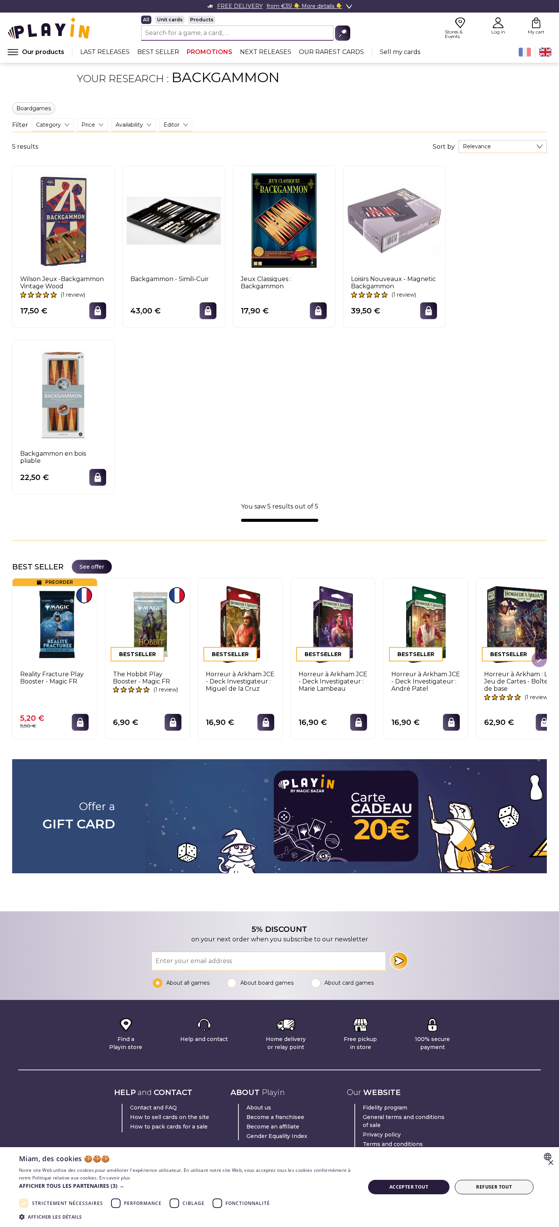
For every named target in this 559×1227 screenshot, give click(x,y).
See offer (91, 566)
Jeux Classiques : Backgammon (266, 282)
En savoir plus (114, 1178)
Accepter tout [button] (408, 1187)
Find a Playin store (125, 1043)
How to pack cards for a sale (169, 1126)
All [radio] (146, 19)
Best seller (158, 52)
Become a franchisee (275, 1117)
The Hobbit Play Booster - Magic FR (141, 678)
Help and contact (204, 1039)
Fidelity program (385, 1107)
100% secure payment (432, 1043)
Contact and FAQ (153, 1107)
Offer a (79, 816)
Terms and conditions (393, 1144)
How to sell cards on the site (169, 1117)
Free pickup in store (360, 1043)
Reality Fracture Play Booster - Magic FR (52, 678)
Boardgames (33, 108)
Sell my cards (400, 52)
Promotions (209, 52)
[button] (187, 1186)
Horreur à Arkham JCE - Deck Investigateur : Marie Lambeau (333, 681)
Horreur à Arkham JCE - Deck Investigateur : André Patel (425, 681)
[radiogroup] (245, 20)
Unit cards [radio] (170, 19)
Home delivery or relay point (286, 1043)
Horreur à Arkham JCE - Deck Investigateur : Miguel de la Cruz (240, 681)
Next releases (265, 52)
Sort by (444, 147)
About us (258, 1107)
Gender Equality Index (276, 1136)
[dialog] (279, 1187)
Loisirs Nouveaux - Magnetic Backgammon (393, 282)
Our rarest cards (331, 52)
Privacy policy (382, 1134)
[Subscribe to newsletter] (399, 961)
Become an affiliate (272, 1126)
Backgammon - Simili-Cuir (169, 279)
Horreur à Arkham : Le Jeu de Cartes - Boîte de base (517, 681)
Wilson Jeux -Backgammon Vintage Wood (62, 282)
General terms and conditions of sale (404, 1121)
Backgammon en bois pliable (53, 457)
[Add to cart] (98, 311)
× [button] (550, 1163)
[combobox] (503, 146)
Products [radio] (201, 19)
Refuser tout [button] (494, 1187)
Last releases (105, 52)
